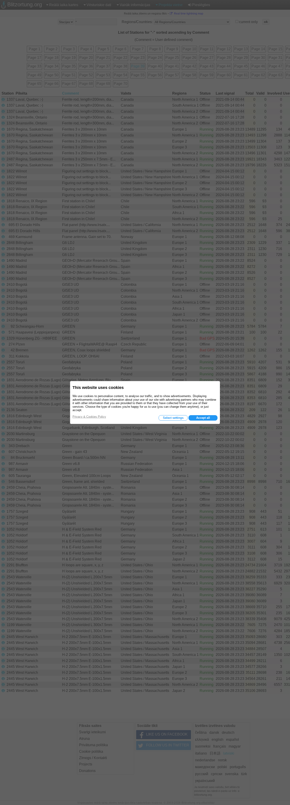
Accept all (203, 417)
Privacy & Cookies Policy (89, 416)
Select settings (173, 417)
